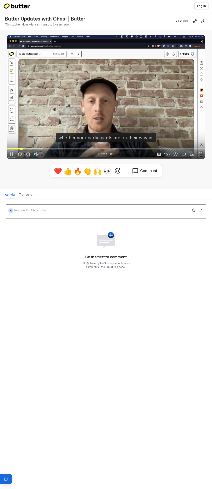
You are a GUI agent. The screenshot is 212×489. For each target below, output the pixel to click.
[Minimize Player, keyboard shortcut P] (192, 154)
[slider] (106, 148)
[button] (21, 146)
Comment (148, 171)
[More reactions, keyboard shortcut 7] (117, 171)
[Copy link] (195, 21)
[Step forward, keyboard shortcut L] (28, 154)
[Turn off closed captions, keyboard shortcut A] (159, 154)
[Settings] (175, 154)
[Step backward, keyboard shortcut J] (20, 154)
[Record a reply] (200, 210)
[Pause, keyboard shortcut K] (11, 154)
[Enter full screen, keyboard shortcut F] (200, 154)
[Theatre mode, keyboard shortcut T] (184, 154)
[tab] (10, 195)
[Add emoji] (193, 210)
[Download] (203, 21)
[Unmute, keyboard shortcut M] (36, 154)
